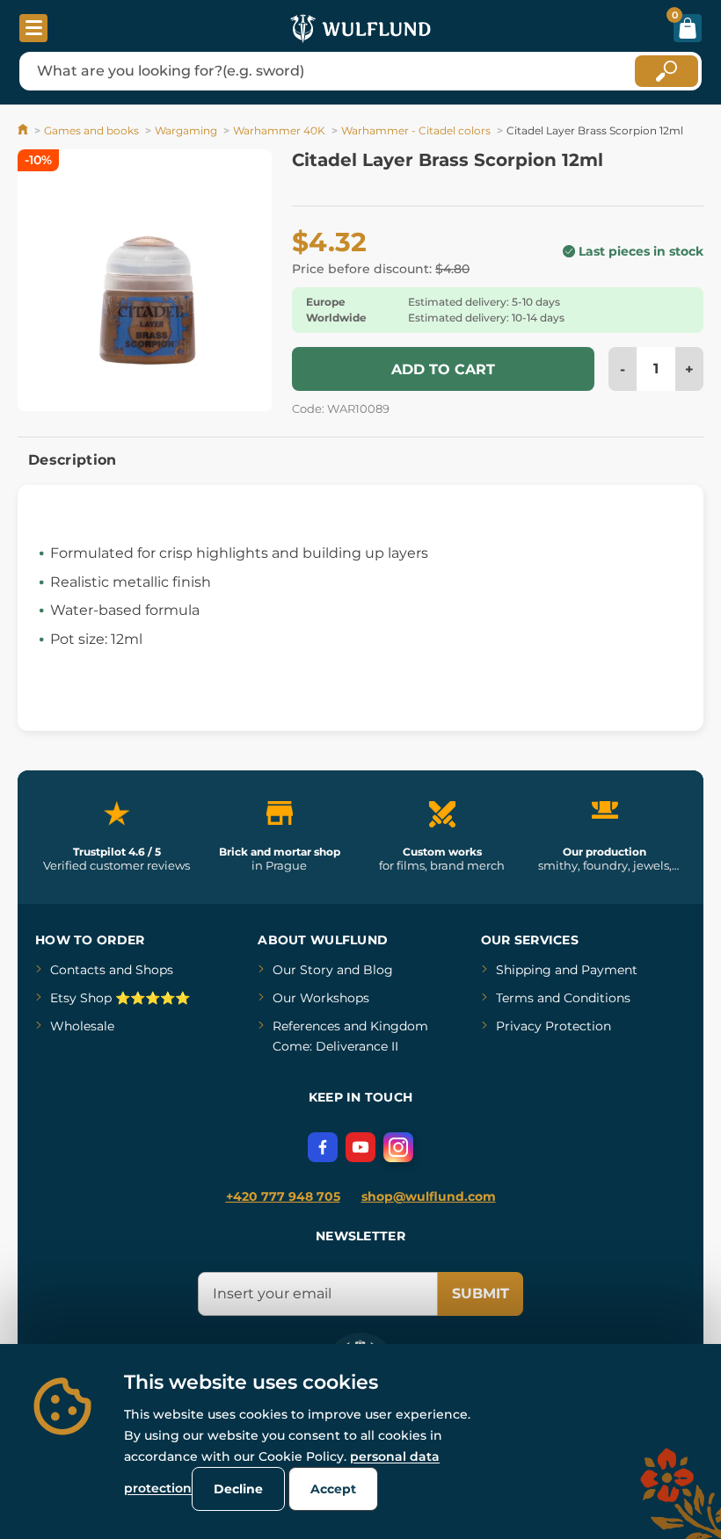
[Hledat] (666, 71)
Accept (333, 1489)
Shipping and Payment (566, 970)
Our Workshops (321, 998)
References (306, 1026)
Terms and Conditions (563, 998)
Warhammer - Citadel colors (416, 130)
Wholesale (82, 1026)
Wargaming (186, 130)
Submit (480, 1293)
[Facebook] (323, 1147)
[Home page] (24, 130)
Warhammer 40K (279, 130)
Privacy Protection (553, 1026)
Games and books (91, 130)
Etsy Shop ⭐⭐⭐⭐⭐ (120, 998)
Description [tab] (72, 460)
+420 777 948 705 (283, 1196)
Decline (238, 1489)
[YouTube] (360, 1147)
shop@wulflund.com (428, 1196)
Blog (378, 970)
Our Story (303, 970)
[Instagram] (398, 1147)
